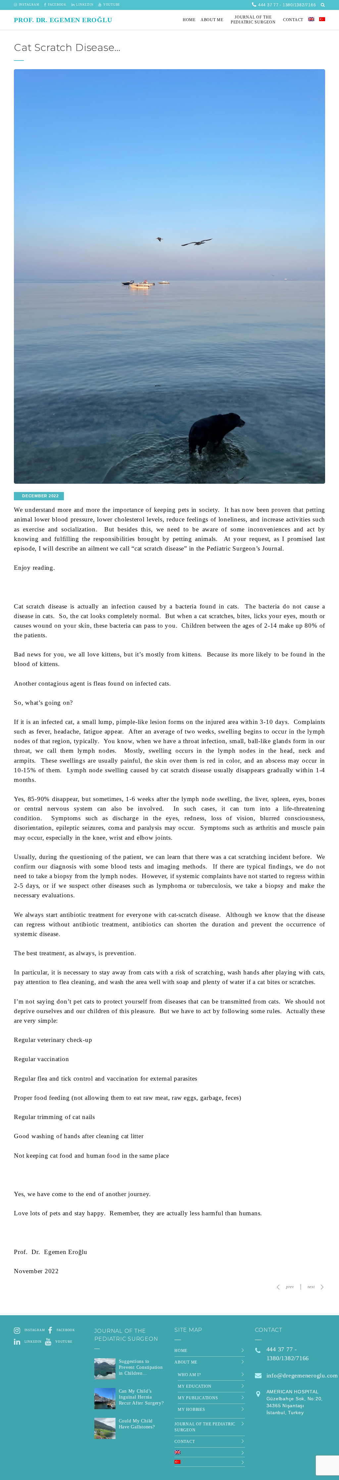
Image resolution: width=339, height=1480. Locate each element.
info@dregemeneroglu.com (302, 1375)
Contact (184, 1441)
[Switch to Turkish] (322, 20)
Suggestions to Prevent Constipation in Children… (141, 1367)
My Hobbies (191, 1409)
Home (180, 1350)
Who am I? (189, 1374)
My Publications (198, 1398)
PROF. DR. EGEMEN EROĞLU (63, 19)
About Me (185, 1362)
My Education (195, 1386)
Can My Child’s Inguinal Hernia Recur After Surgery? (141, 1397)
